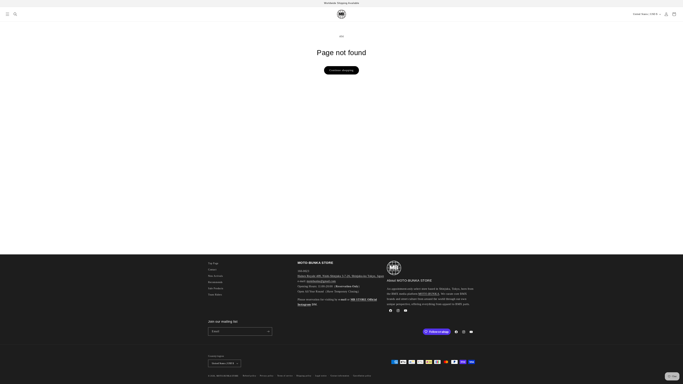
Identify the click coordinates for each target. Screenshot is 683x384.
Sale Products (215, 288)
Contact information (339, 376)
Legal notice (321, 376)
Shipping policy (303, 376)
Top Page (213, 263)
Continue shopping (341, 70)
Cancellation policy (362, 376)
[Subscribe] (268, 331)
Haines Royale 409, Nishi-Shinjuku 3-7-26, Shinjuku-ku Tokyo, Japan (341, 276)
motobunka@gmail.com (321, 281)
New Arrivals (215, 276)
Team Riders (215, 294)
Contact (212, 269)
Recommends (215, 282)
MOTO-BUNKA (428, 293)
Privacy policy (267, 376)
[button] (7, 14)
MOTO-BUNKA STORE (227, 376)
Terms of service (285, 376)
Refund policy (249, 376)
